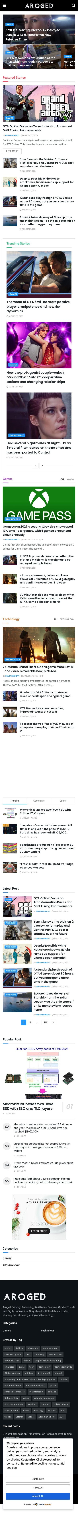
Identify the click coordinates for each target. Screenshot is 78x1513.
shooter (45, 1404)
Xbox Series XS (46, 1416)
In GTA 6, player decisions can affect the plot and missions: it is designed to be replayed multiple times (47, 559)
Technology (17, 435)
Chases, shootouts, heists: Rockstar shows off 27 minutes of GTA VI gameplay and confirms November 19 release (47, 579)
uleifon (19, 1416)
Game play (44, 1366)
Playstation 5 (36, 1391)
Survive (52, 1410)
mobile (63, 1379)
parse (53, 1385)
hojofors (29, 1373)
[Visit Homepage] (38, 5)
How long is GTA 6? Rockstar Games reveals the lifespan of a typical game (45, 694)
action (8, 1348)
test (62, 1410)
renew (26, 1398)
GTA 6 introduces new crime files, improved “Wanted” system (42, 710)
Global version (12, 1373)
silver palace (61, 1404)
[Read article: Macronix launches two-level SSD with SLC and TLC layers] (39, 1073)
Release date (12, 1398)
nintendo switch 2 (35, 1385)
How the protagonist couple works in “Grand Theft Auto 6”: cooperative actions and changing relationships (36, 377)
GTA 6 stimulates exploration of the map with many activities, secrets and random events (30, 61)
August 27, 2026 (30, 135)
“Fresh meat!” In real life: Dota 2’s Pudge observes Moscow (46, 865)
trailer (8, 1416)
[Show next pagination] (53, 1022)
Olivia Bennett (12, 135)
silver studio (11, 1410)
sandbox (32, 1404)
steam (26, 1410)
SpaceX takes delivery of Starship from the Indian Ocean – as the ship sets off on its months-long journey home (47, 220)
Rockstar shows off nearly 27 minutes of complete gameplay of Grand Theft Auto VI (47, 727)
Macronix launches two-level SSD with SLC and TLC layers (45, 811)
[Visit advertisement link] (39, 1217)
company (39, 1354)
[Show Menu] (4, 5)
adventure (33, 1348)
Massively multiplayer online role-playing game (30, 1379)
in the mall (44, 1373)
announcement (50, 1348)
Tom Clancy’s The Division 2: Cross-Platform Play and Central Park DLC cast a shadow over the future (47, 163)
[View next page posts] (42, 465)
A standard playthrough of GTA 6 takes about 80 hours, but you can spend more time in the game (47, 201)
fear (31, 1366)
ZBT (61, 1416)
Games (10, 24)
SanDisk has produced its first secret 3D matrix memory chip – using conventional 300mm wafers (47, 848)
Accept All (37, 1496)
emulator (9, 1366)
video (31, 1416)
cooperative (55, 1354)
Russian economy (14, 1404)
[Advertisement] (39, 768)
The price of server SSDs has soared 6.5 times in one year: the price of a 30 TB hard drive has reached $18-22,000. (46, 829)
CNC (28, 1354)
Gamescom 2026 (63, 1366)
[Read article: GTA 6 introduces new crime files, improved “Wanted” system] (10, 712)
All (62, 479)
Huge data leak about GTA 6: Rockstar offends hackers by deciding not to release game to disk (43, 1180)
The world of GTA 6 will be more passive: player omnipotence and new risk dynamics (38, 306)
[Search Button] (73, 5)
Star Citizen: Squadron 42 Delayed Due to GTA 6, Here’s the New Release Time (33, 34)
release (52, 1391)
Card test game (13, 1354)
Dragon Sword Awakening (48, 1360)
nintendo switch (13, 1385)
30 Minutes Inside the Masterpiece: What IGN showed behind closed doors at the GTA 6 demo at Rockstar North (47, 598)
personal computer (15, 1391)
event (22, 1366)
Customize (38, 1479)
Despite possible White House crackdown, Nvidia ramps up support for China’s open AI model (47, 182)
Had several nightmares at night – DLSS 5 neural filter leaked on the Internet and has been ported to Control (39, 447)
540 (45, 1022)
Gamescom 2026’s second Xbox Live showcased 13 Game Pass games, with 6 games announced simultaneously (38, 530)
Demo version (12, 1360)
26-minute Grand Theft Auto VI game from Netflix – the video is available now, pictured (38, 669)
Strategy (38, 1410)
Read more (14, 151)
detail (27, 1360)
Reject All (38, 1488)
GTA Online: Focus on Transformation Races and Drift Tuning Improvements (37, 128)
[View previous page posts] (36, 465)
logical (58, 1373)
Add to (19, 1348)
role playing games (44, 1398)
